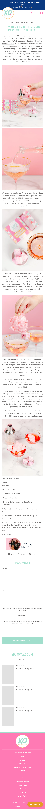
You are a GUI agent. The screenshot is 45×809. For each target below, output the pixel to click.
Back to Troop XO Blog (24, 640)
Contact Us (23, 792)
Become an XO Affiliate (22, 753)
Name (4, 568)
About (22, 760)
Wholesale (22, 764)
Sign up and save (22, 802)
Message (6, 591)
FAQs (22, 778)
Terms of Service (23, 624)
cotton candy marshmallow (24, 391)
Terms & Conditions (22, 789)
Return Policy (22, 796)
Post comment (22, 615)
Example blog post (25, 668)
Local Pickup (22, 771)
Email (5, 580)
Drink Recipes (15, 23)
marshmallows (8, 43)
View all (22, 659)
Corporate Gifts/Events (22, 767)
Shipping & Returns (22, 781)
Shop (22, 756)
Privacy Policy (22, 785)
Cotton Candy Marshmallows (26, 54)
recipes (23, 23)
